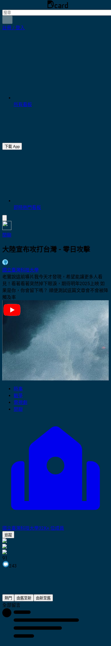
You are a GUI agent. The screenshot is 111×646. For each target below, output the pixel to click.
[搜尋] (7, 20)
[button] (13, 27)
